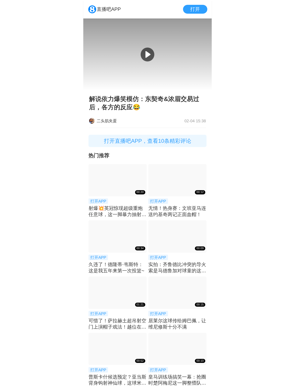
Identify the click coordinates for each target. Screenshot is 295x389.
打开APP (98, 201)
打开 (195, 9)
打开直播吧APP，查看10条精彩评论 (147, 141)
